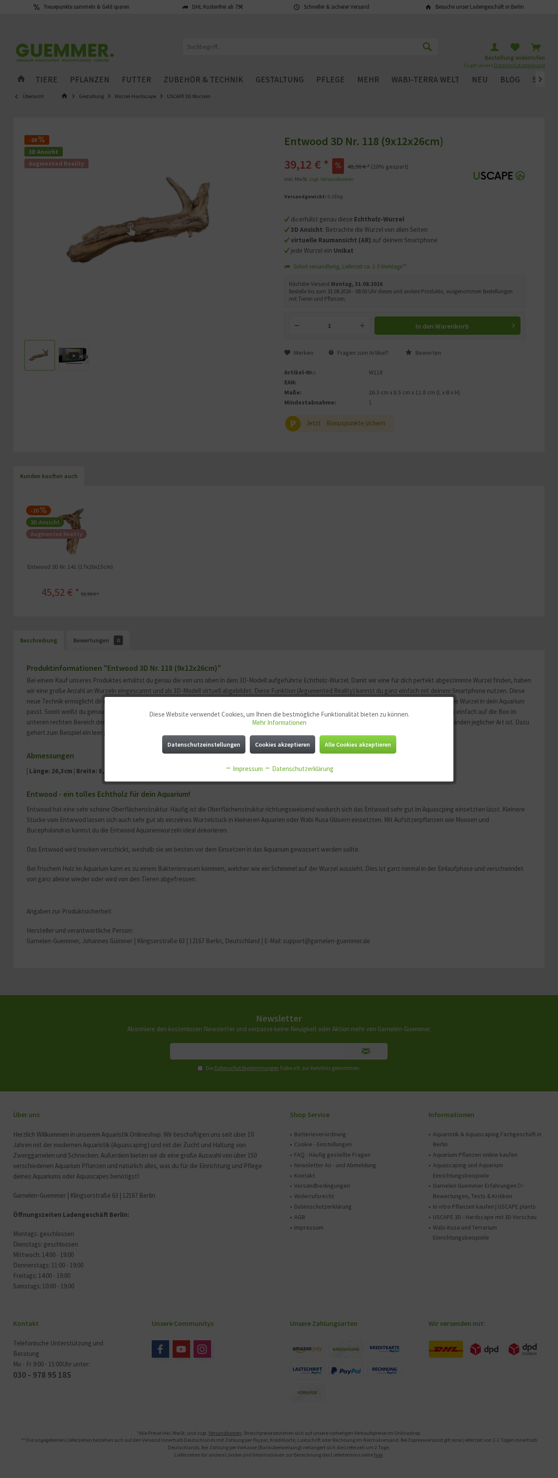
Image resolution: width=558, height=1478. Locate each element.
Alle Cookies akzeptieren (358, 744)
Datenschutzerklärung (302, 768)
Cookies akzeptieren (282, 744)
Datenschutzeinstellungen (203, 744)
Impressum (247, 768)
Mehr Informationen (279, 722)
